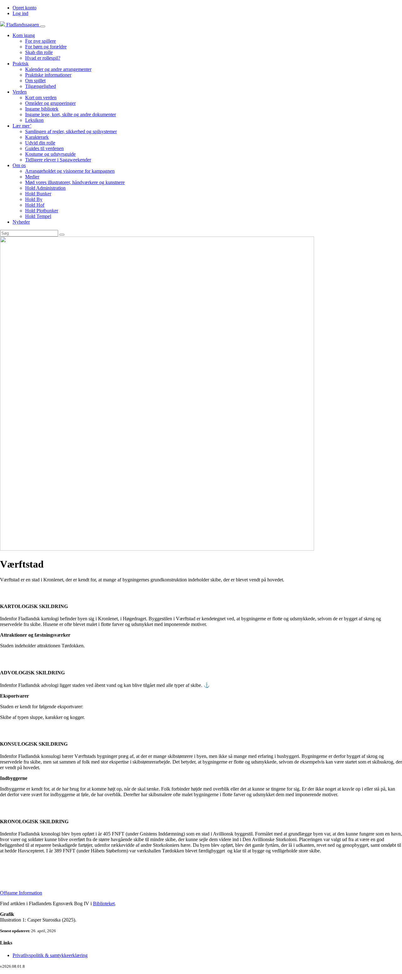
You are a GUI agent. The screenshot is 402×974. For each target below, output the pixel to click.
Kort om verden (41, 97)
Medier (32, 176)
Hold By (33, 199)
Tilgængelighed (40, 86)
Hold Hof (34, 205)
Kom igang (24, 35)
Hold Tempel (38, 216)
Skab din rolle (39, 52)
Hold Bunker (38, 193)
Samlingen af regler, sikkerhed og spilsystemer (71, 131)
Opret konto (24, 7)
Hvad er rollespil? (42, 58)
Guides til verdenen (44, 148)
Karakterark (37, 137)
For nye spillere (40, 41)
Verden (20, 92)
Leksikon (34, 120)
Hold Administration (45, 188)
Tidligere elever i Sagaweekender (58, 159)
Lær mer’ (22, 125)
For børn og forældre (46, 46)
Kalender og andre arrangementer (58, 69)
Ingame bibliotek (41, 109)
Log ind (20, 13)
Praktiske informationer (48, 75)
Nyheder (21, 222)
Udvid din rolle (40, 142)
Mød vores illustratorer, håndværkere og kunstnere (75, 182)
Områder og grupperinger (50, 103)
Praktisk (21, 63)
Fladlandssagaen (22, 24)
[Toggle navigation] (42, 26)
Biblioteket (104, 903)
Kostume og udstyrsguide (50, 154)
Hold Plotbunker (41, 210)
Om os (19, 165)
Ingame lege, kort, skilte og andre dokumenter (70, 114)
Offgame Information (21, 892)
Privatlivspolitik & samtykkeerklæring (50, 955)
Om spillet (35, 80)
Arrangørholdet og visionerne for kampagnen (70, 171)
